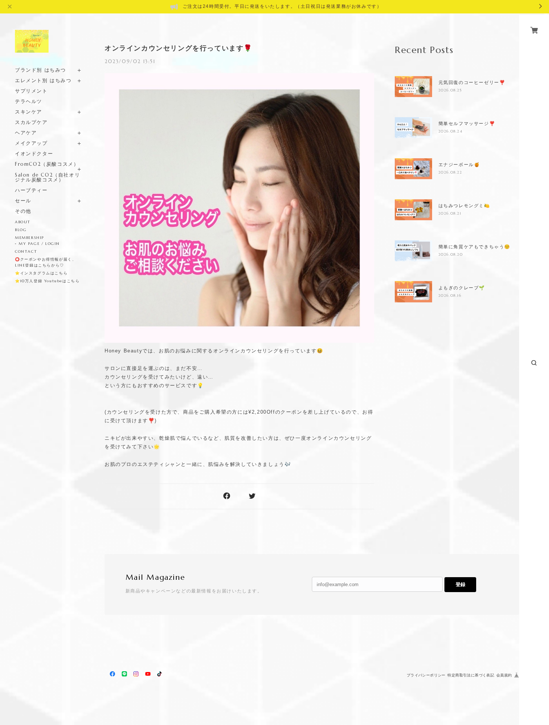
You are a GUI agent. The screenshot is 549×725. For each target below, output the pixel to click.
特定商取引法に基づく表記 (470, 675)
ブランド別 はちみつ (40, 70)
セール (23, 200)
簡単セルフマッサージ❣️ (467, 123)
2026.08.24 (450, 131)
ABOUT (23, 222)
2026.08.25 (450, 90)
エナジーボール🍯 (459, 164)
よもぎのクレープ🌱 (461, 287)
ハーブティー (31, 190)
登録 (460, 584)
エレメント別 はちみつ (43, 80)
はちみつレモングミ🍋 (464, 205)
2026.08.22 (450, 172)
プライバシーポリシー (426, 675)
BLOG (21, 229)
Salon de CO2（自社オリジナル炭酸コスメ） (47, 177)
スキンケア (28, 111)
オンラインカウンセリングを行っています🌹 (178, 48)
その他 (23, 211)
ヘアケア (26, 132)
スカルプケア (31, 122)
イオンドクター (34, 153)
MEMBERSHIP (29, 237)
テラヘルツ (28, 101)
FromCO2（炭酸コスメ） (47, 164)
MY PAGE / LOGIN (39, 243)
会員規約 (504, 675)
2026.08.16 (450, 295)
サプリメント (31, 90)
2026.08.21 (450, 213)
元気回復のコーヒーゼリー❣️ (472, 82)
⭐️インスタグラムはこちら (41, 273)
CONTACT (26, 251)
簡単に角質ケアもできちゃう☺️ (474, 246)
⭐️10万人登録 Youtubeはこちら (47, 281)
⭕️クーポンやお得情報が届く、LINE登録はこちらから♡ (45, 262)
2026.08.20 (450, 254)
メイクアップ (31, 143)
